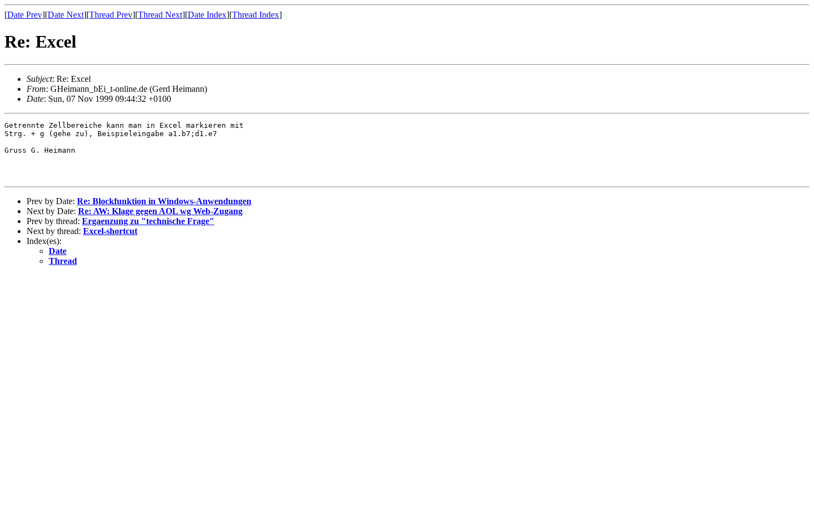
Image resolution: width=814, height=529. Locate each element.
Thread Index (255, 14)
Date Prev (24, 14)
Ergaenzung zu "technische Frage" (148, 221)
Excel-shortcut (110, 231)
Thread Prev (110, 14)
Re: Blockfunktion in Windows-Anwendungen (164, 201)
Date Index (207, 14)
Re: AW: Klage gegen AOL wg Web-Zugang (160, 211)
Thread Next (160, 14)
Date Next (66, 14)
